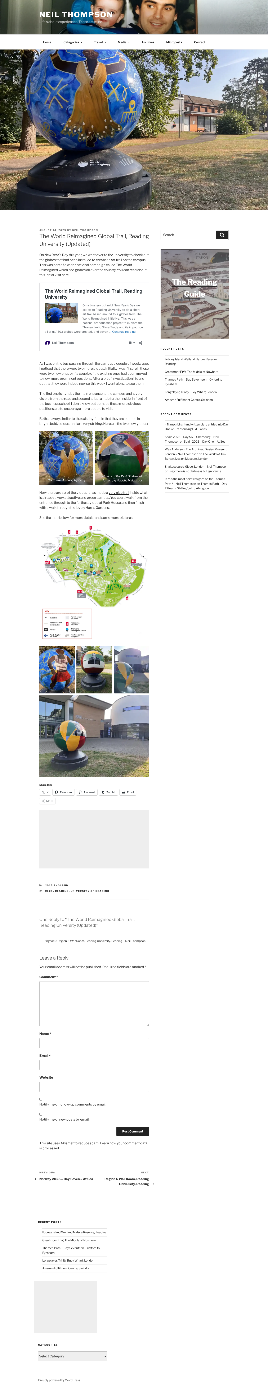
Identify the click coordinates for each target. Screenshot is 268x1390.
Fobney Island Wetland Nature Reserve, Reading (74, 1232)
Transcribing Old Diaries (191, 429)
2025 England (56, 885)
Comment (48, 977)
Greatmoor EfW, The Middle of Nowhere (191, 371)
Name (45, 1034)
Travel (98, 42)
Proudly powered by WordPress (59, 1380)
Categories (71, 42)
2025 (49, 891)
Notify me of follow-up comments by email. (72, 1104)
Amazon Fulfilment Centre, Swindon (189, 399)
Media (122, 42)
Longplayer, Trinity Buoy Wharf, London (191, 392)
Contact (199, 42)
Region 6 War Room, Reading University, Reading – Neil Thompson (102, 941)
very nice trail (119, 493)
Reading (62, 891)
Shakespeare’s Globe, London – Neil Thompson (196, 466)
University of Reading (90, 891)
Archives (148, 42)
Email (45, 1056)
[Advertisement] (94, 839)
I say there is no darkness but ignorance (195, 471)
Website (46, 1077)
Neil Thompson (76, 14)
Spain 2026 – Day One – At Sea (204, 441)
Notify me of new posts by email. (64, 1119)
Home (47, 42)
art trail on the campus (128, 260)
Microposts (174, 42)
